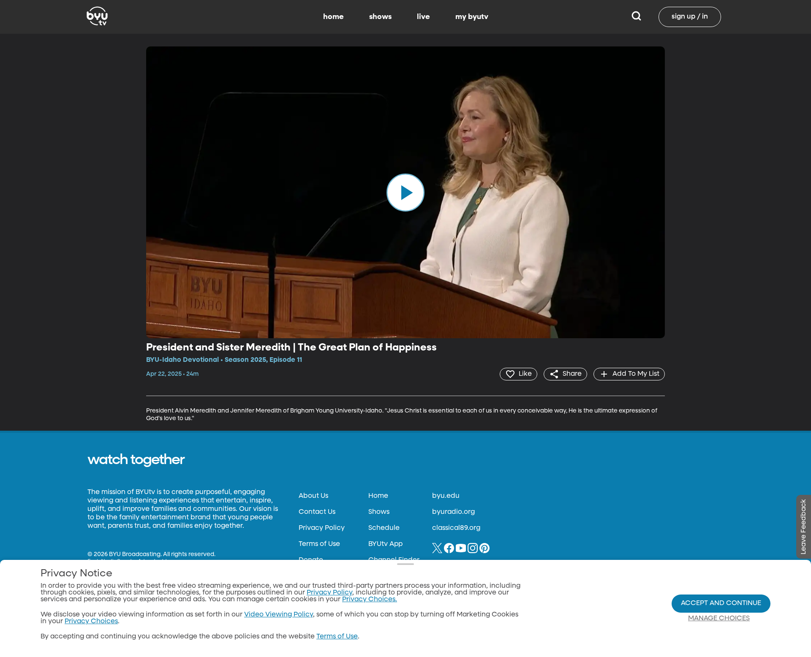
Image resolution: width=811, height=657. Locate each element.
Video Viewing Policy (278, 614)
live (423, 17)
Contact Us (317, 512)
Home (378, 496)
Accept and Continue (721, 603)
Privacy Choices (91, 621)
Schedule (384, 528)
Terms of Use (319, 544)
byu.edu (446, 496)
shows (380, 17)
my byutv (471, 17)
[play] (405, 192)
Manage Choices (719, 618)
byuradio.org (453, 512)
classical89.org (456, 528)
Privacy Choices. (369, 599)
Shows (378, 512)
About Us (313, 496)
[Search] (636, 17)
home (333, 17)
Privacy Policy (322, 528)
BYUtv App (385, 544)
